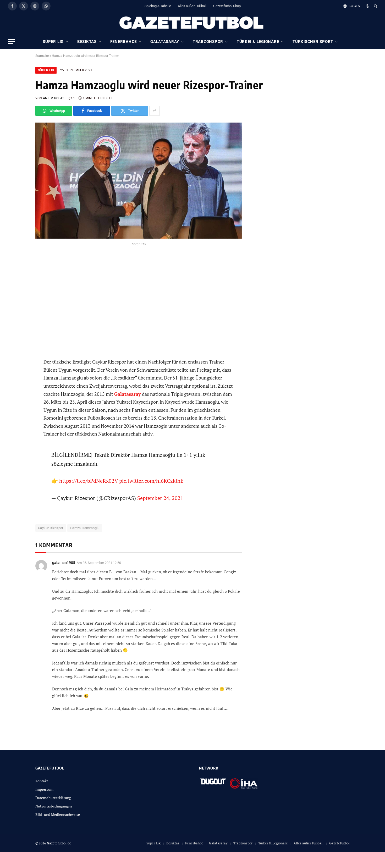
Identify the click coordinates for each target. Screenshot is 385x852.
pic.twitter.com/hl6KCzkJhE (151, 480)
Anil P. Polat (53, 98)
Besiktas (87, 41)
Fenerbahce (123, 41)
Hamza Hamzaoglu (85, 528)
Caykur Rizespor (50, 528)
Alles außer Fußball (192, 6)
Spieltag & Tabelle (158, 6)
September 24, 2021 (160, 498)
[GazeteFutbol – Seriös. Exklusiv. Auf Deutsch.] (192, 23)
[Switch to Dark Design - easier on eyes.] (367, 6)
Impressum (44, 789)
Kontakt (41, 780)
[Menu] (11, 41)
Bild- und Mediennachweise (57, 814)
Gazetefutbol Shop (227, 6)
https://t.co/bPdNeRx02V (88, 480)
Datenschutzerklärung (53, 797)
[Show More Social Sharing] (154, 111)
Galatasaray (164, 41)
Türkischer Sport (313, 41)
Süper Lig (53, 41)
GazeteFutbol (339, 843)
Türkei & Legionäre (258, 41)
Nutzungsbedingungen (53, 806)
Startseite (42, 56)
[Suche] (375, 6)
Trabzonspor (208, 41)
